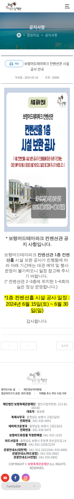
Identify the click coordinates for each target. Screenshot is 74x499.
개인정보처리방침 (32, 389)
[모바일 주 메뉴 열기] (67, 6)
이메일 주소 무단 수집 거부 (52, 393)
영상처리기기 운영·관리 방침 (16, 393)
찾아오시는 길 (8, 389)
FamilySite (14, 486)
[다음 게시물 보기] (28, 346)
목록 (66, 346)
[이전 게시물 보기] (9, 346)
